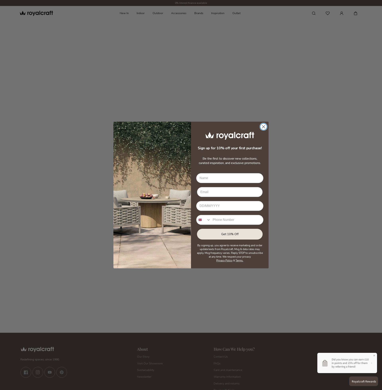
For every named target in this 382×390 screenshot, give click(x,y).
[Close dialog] (263, 126)
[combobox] (203, 220)
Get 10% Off (230, 234)
